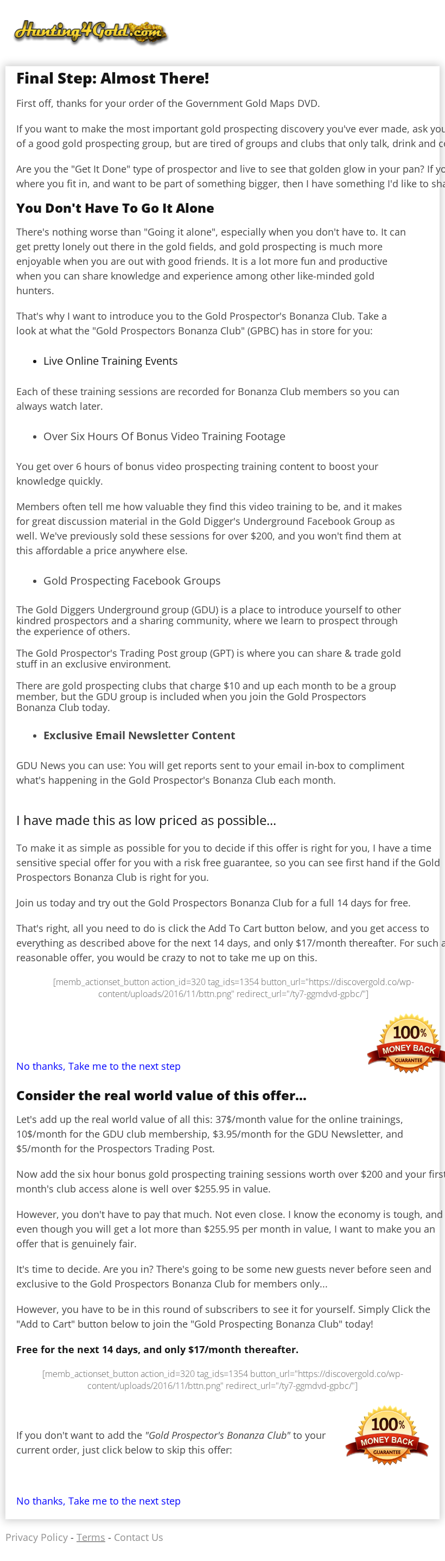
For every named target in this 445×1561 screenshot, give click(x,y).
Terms (91, 1537)
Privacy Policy (36, 1537)
